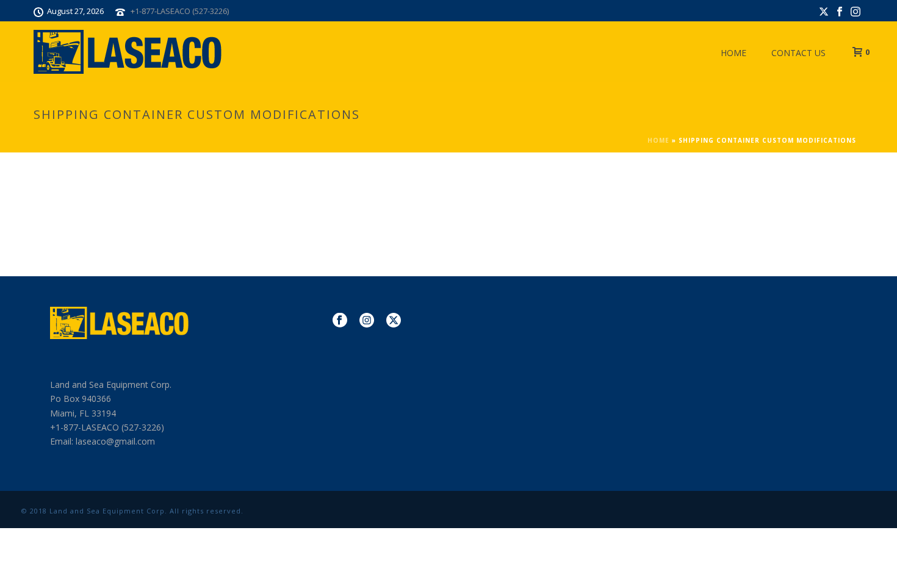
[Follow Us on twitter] (393, 321)
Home (733, 53)
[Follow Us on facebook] (340, 321)
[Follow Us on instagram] (366, 321)
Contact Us (798, 53)
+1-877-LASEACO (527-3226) (180, 10)
